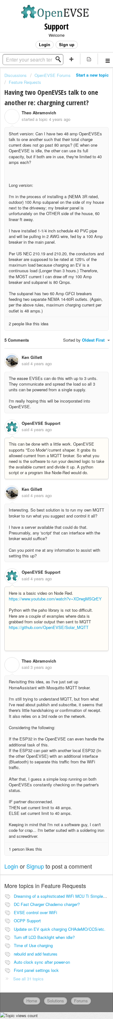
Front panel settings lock (36, 970)
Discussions (15, 75)
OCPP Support (27, 921)
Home (31, 1001)
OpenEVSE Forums (53, 75)
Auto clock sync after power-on (42, 962)
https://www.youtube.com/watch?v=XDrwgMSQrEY (55, 599)
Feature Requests (25, 82)
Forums (81, 1001)
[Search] (60, 59)
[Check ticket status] (89, 58)
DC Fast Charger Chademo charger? (47, 904)
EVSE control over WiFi (35, 912)
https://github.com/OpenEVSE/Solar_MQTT (49, 627)
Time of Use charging (33, 945)
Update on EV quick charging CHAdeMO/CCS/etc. (59, 929)
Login (11, 866)
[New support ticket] (71, 58)
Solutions (55, 1001)
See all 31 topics (28, 979)
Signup (35, 866)
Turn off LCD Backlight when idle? (44, 937)
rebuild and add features (35, 954)
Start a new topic (92, 75)
